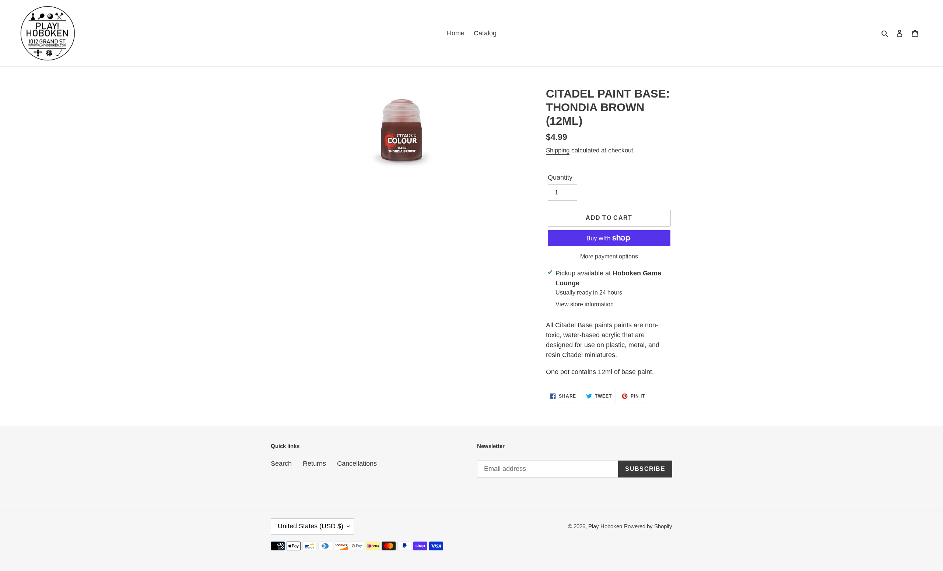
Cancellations (357, 463)
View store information (584, 304)
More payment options (609, 256)
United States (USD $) (310, 526)
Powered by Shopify (648, 526)
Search (281, 463)
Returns (314, 463)
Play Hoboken (605, 526)
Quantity (560, 177)
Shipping (557, 150)
